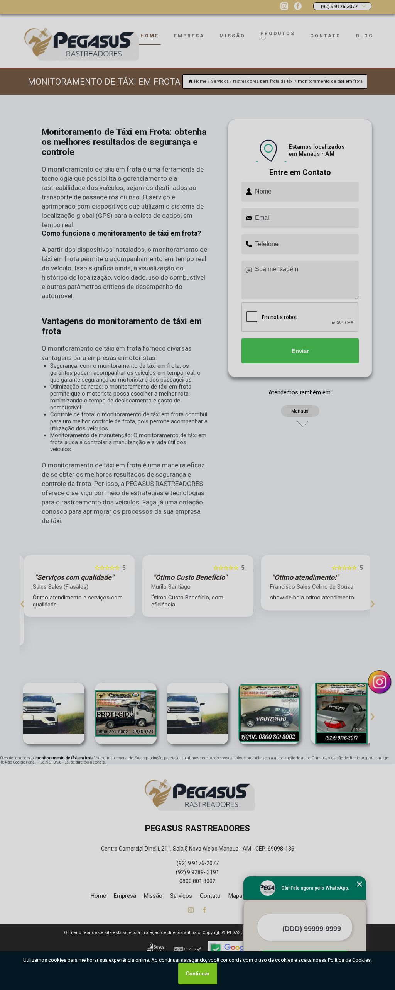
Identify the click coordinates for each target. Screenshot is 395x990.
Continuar (197, 973)
